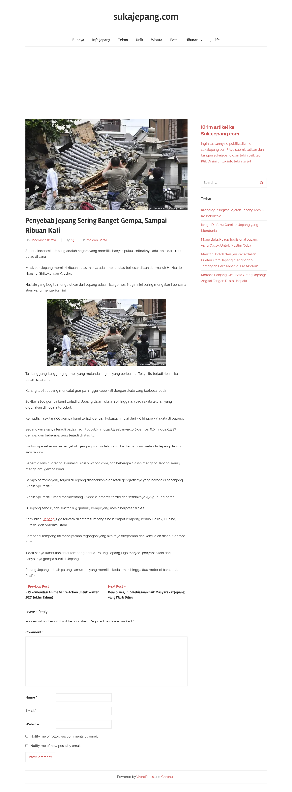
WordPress (145, 777)
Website (32, 724)
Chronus (167, 777)
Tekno (123, 39)
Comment (34, 632)
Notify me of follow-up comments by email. (64, 736)
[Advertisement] (146, 83)
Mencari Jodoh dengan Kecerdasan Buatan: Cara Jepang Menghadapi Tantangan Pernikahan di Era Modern (229, 260)
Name (31, 697)
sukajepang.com (146, 16)
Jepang (49, 519)
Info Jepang (101, 39)
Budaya (78, 39)
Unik (139, 39)
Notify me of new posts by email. (55, 746)
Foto (174, 39)
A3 (72, 240)
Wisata (156, 39)
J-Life (215, 39)
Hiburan (192, 39)
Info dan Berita (96, 240)
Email (30, 711)
